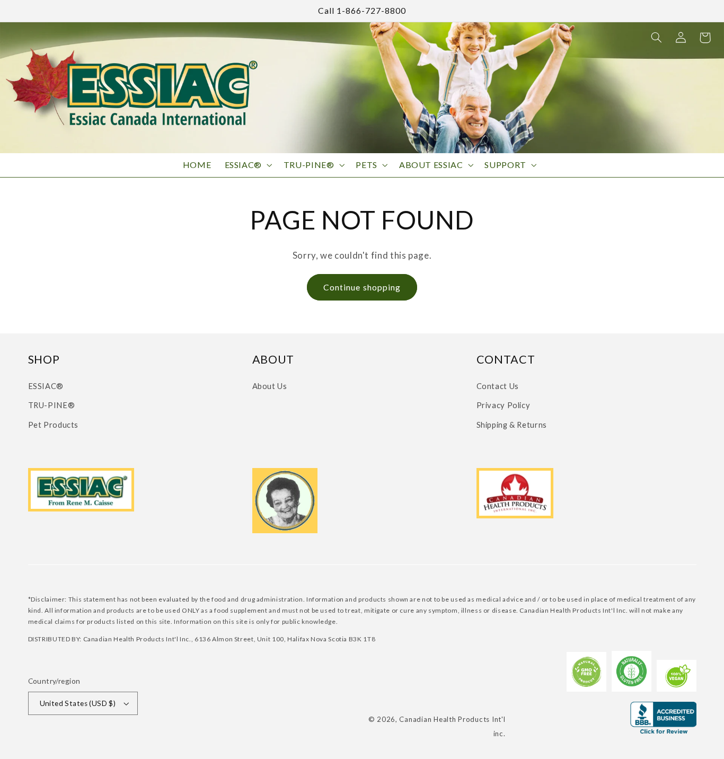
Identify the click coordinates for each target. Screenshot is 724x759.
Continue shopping (362, 287)
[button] (656, 37)
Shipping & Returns (511, 424)
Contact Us (497, 386)
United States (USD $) (78, 703)
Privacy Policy (503, 405)
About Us (269, 386)
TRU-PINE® (51, 405)
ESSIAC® (46, 386)
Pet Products (53, 424)
